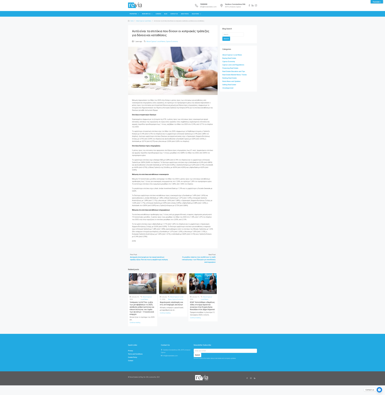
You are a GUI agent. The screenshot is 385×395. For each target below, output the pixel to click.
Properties (133, 14)
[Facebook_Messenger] (379, 389)
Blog (165, 14)
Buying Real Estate (229, 58)
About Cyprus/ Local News (143, 21)
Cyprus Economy (172, 41)
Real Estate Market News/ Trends (234, 75)
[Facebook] (247, 378)
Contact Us (174, 14)
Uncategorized (227, 88)
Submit (197, 355)
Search (226, 39)
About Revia (185, 14)
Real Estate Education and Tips (233, 71)
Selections (195, 14)
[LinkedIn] (255, 378)
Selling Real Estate (229, 85)
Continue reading (135, 322)
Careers (158, 14)
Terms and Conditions (135, 354)
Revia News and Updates (231, 81)
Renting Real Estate (229, 78)
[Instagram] (251, 378)
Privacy (130, 350)
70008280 (203, 4)
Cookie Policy (132, 357)
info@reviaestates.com (208, 7)
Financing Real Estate (230, 68)
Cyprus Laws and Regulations (233, 65)
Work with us (146, 14)
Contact (130, 360)
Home (132, 21)
